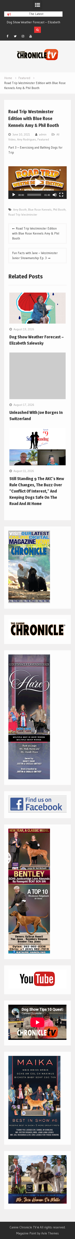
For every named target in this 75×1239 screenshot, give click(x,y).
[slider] (34, 195)
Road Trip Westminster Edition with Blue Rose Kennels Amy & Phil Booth (35, 233)
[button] (37, 182)
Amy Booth (20, 209)
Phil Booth (59, 209)
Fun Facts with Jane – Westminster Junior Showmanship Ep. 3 (35, 255)
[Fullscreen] (61, 195)
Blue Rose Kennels (40, 209)
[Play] (14, 195)
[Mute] (54, 195)
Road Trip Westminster (22, 214)
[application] (37, 182)
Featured (43, 139)
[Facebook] (7, 36)
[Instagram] (23, 36)
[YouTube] (30, 36)
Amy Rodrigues (26, 139)
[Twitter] (15, 36)
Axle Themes (50, 1233)
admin (42, 134)
